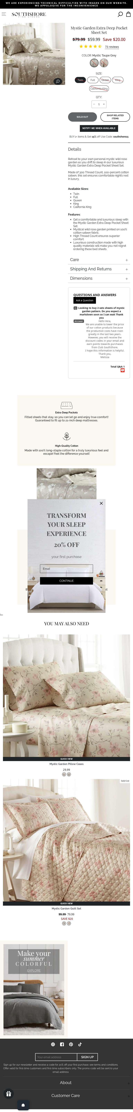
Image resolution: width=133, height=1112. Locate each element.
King (117, 80)
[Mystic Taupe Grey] (94, 63)
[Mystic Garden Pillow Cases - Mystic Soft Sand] (64, 774)
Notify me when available (99, 128)
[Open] (23, 1105)
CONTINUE (66, 580)
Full (93, 80)
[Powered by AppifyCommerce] (123, 370)
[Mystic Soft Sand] (104, 63)
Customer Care (65, 1095)
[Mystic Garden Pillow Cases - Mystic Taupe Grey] (69, 774)
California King (99, 88)
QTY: (99, 97)
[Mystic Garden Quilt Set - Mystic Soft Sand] (69, 923)
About (66, 1082)
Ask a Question (84, 300)
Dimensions (81, 278)
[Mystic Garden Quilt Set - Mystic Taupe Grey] (64, 923)
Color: (99, 55)
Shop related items (115, 117)
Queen (105, 80)
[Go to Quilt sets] (33, 989)
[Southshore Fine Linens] (29, 15)
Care (74, 259)
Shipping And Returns (91, 268)
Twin (80, 80)
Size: (99, 73)
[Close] (101, 503)
